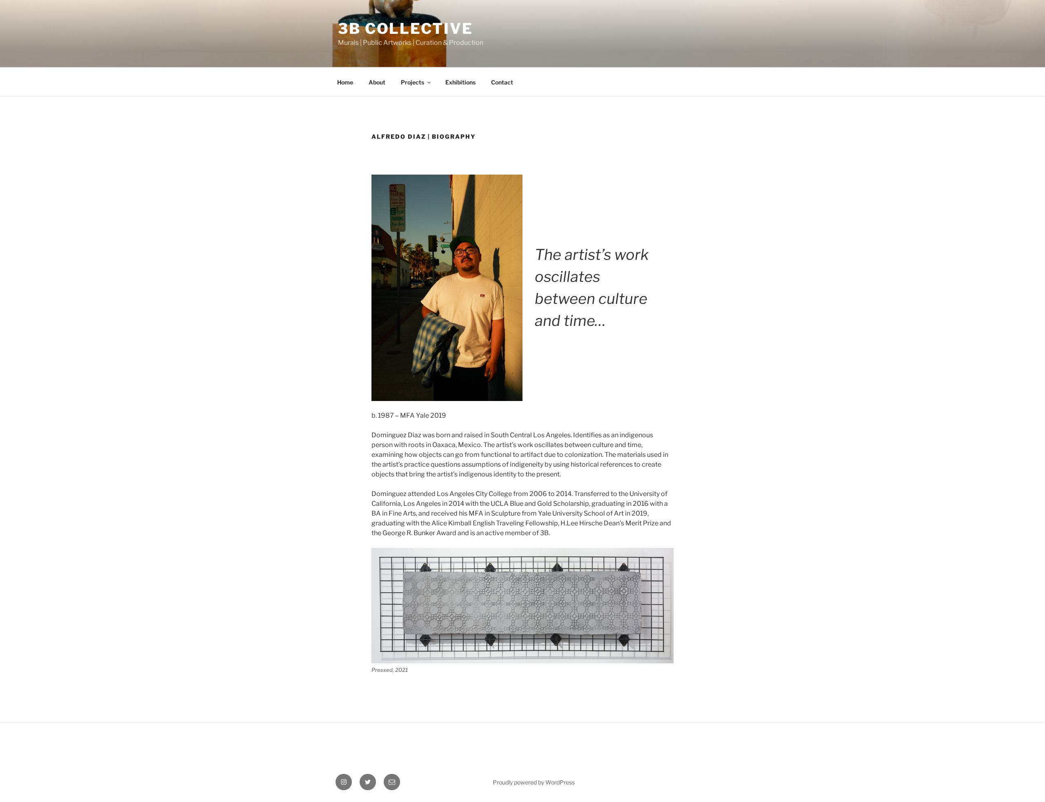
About (377, 82)
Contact (502, 82)
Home (345, 82)
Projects (412, 82)
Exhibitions (460, 82)
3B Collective (405, 29)
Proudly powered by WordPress (534, 782)
